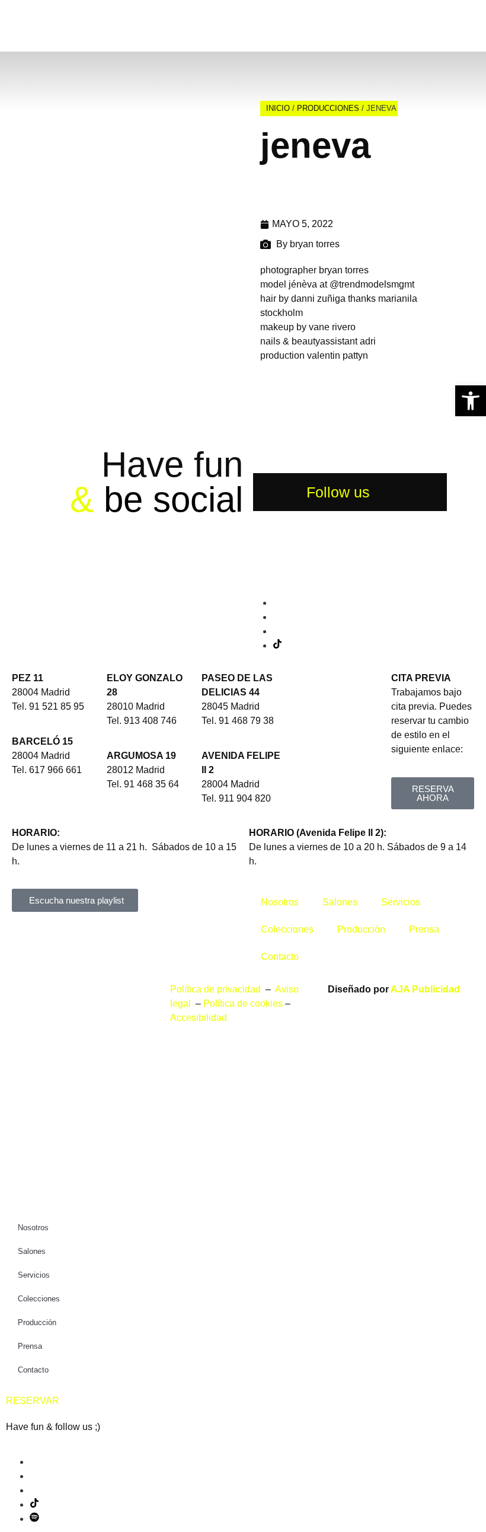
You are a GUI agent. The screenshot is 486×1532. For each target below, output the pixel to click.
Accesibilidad (198, 1018)
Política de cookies (243, 1003)
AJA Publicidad (425, 989)
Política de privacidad (216, 989)
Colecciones (287, 929)
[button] (470, 400)
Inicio (278, 108)
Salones (339, 902)
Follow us (338, 492)
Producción (361, 929)
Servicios (400, 902)
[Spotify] (34, 1519)
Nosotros (280, 902)
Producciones (328, 108)
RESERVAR (32, 1401)
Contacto (280, 957)
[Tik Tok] (277, 645)
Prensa (424, 929)
